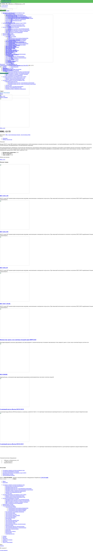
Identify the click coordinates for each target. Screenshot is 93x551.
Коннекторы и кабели (10, 531)
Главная (2, 65)
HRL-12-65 (2, 96)
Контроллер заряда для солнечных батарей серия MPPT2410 (18, 339)
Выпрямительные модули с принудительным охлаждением (19, 489)
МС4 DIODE (3, 374)
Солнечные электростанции (12, 528)
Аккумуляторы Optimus (10, 516)
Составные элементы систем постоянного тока (14, 470)
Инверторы (8, 530)
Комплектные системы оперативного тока (15, 497)
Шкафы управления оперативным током (14, 495)
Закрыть (2, 545)
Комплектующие (9, 525)
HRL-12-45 (2, 128)
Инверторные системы (8, 474)
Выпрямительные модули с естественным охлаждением (18, 488)
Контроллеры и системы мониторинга (14, 14)
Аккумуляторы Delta (21, 65)
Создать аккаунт (4, 550)
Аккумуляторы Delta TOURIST (12, 515)
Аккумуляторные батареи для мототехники (15, 524)
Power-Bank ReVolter (10, 517)
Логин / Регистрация (7, 542)
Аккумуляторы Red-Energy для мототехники (15, 527)
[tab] (48, 138)
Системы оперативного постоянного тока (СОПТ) (14, 472)
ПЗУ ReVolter (8, 519)
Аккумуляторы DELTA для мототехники (14, 526)
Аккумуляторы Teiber (10, 522)
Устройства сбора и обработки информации (15, 491)
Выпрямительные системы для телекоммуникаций (17, 499)
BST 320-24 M (4, 231)
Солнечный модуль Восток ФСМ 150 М (12, 409)
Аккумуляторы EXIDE (10, 506)
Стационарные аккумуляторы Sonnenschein (18, 508)
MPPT (12, 63)
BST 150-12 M (4, 195)
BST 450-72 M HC (5, 303)
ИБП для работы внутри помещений (13, 503)
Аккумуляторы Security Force (12, 520)
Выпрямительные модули (11, 487)
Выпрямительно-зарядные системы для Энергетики (17, 500)
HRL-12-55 (2, 159)
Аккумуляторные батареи (10, 65)
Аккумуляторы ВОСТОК (11, 521)
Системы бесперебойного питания (11, 471)
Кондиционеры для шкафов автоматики (14, 511)
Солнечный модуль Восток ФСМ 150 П (11, 444)
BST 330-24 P (4, 267)
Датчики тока (8, 493)
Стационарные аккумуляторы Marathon (17, 509)
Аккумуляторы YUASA (11, 514)
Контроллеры (8, 62)
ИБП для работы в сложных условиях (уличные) (16, 502)
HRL (27, 65)
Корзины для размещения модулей (13, 492)
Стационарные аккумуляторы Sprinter (17, 510)
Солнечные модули (9, 63)
